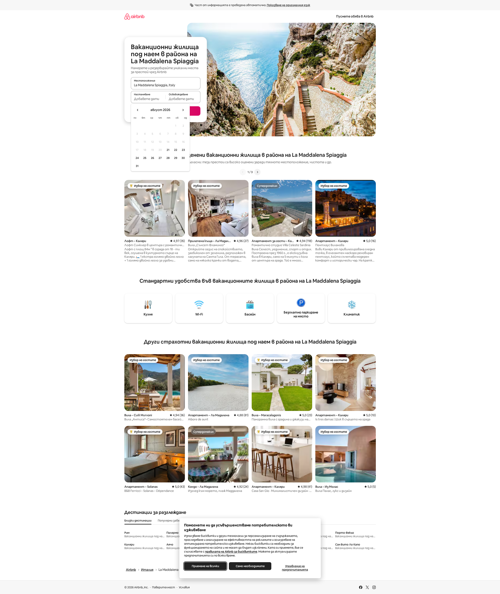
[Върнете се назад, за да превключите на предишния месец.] (138, 110)
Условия (184, 587)
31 (137, 166)
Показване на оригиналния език (288, 5)
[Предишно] (243, 172)
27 (160, 158)
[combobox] (165, 85)
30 (183, 158)
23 (183, 150)
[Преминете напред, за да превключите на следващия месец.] (183, 110)
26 (152, 158)
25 (144, 158)
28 (168, 158)
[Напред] (257, 172)
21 (168, 150)
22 (175, 150)
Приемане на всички (205, 566)
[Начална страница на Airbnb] (134, 16)
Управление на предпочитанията (295, 567)
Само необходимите (250, 566)
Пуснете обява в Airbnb (354, 16)
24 (137, 158)
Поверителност (163, 587)
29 (175, 158)
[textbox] (148, 98)
